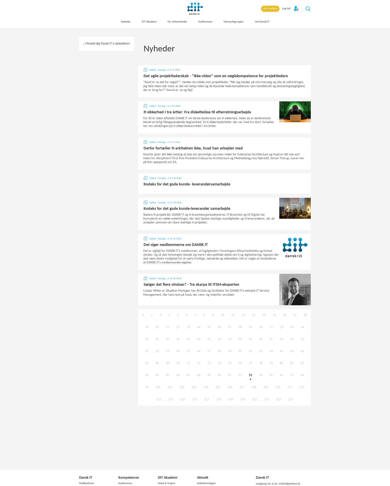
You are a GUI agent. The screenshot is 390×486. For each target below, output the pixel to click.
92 (240, 375)
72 (198, 363)
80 (281, 363)
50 (302, 339)
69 (167, 363)
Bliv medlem (270, 8)
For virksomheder (177, 21)
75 (229, 363)
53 (167, 351)
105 (217, 387)
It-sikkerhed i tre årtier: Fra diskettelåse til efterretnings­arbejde (197, 112)
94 (260, 375)
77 (250, 363)
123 (278, 399)
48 (281, 339)
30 (260, 327)
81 (292, 363)
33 (292, 327)
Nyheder (126, 21)
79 (271, 363)
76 (240, 363)
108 (253, 387)
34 (302, 327)
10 (222, 315)
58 (219, 351)
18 (305, 315)
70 (178, 363)
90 (219, 375)
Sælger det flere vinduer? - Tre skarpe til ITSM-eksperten (191, 285)
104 (205, 387)
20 (157, 327)
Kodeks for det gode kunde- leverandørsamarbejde (187, 184)
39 (188, 339)
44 (240, 339)
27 (229, 327)
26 (219, 327)
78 (260, 363)
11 (232, 315)
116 (194, 399)
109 (265, 387)
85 (167, 375)
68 (157, 363)
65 (292, 351)
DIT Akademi (149, 21)
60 (240, 351)
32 (281, 327)
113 (158, 399)
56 (198, 351)
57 (209, 351)
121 (254, 399)
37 (167, 339)
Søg (308, 9)
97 (292, 375)
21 (167, 327)
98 (302, 375)
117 (206, 399)
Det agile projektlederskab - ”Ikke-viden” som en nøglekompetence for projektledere (216, 76)
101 (169, 387)
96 (281, 375)
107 (241, 387)
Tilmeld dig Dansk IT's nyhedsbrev (107, 43)
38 (178, 339)
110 (277, 387)
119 (230, 399)
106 (229, 387)
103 (193, 387)
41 (209, 339)
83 (146, 375)
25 (209, 327)
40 (198, 339)
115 (182, 399)
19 (146, 327)
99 (146, 387)
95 (271, 375)
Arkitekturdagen (206, 483)
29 (250, 327)
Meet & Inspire (166, 483)
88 (198, 375)
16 (284, 315)
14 (263, 315)
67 (146, 363)
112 (301, 387)
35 (146, 339)
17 (295, 315)
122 (266, 399)
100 (157, 387)
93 (250, 375)
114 (170, 399)
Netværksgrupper (234, 21)
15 (274, 315)
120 (242, 399)
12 (243, 315)
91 (229, 375)
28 (240, 327)
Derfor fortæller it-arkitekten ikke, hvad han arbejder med (193, 148)
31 (271, 327)
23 (188, 327)
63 (271, 351)
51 (146, 351)
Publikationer (86, 483)
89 (209, 375)
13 (253, 315)
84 (157, 375)
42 (219, 339)
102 (181, 387)
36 (157, 339)
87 (188, 375)
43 (229, 339)
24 (198, 327)
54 (178, 351)
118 (218, 399)
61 (250, 351)
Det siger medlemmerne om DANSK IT (176, 245)
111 (289, 387)
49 (292, 339)
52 (157, 351)
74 (219, 363)
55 (188, 351)
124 (290, 399)
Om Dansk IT (262, 21)
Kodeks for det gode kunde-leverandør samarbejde (187, 209)
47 (271, 339)
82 (302, 363)
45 (250, 339)
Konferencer (205, 21)
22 (178, 327)
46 (260, 339)
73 (209, 363)
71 (188, 363)
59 (229, 351)
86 (178, 375)
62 (260, 351)
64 (281, 351)
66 (302, 351)
